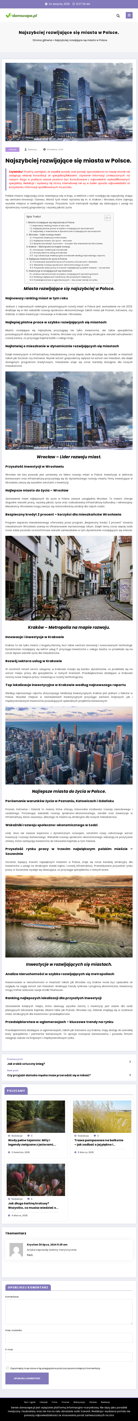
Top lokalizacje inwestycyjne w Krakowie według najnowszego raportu (69, 255)
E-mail (9, 1349)
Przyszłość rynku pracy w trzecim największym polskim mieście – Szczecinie (72, 267)
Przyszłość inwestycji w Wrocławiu (50, 237)
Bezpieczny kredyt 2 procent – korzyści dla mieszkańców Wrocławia (68, 243)
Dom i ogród (29, 1402)
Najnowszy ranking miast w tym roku (51, 225)
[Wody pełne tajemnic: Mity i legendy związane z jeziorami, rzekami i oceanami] (36, 1116)
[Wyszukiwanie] (118, 15)
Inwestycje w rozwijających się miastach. (50, 271)
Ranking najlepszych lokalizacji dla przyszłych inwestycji (62, 277)
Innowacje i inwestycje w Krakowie (50, 250)
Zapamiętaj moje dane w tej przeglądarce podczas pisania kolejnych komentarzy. (55, 1368)
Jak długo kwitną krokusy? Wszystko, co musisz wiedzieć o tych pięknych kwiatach (32, 1205)
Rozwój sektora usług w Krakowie (50, 252)
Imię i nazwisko (13, 1330)
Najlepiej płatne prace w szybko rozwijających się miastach (63, 228)
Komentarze (12, 1296)
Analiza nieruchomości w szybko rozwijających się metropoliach (65, 274)
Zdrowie (93, 1402)
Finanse (65, 1402)
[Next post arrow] (130, 1075)
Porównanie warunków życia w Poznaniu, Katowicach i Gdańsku (65, 262)
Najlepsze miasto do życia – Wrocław (53, 240)
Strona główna (42, 40)
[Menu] (129, 15)
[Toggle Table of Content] (106, 218)
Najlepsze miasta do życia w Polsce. (48, 258)
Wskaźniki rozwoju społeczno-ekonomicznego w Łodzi (61, 265)
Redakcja (105, 1402)
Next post (12, 1070)
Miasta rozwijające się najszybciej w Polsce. (51, 222)
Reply (30, 1254)
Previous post (15, 1059)
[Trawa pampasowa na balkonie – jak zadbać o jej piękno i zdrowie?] (102, 1116)
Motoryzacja (79, 1402)
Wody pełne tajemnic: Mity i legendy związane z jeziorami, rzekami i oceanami (31, 1142)
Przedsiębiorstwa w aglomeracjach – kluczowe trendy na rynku (66, 280)
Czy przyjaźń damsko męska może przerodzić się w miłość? (49, 1075)
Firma (54, 1402)
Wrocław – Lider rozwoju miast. (45, 234)
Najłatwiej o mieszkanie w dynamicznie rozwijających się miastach (67, 231)
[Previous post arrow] (130, 1062)
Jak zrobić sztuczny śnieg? (26, 1064)
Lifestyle (12, 149)
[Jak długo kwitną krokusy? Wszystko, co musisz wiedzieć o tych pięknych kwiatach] (36, 1179)
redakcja (32, 149)
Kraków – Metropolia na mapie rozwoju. (49, 246)
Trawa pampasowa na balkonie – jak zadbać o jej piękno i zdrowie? (98, 1142)
